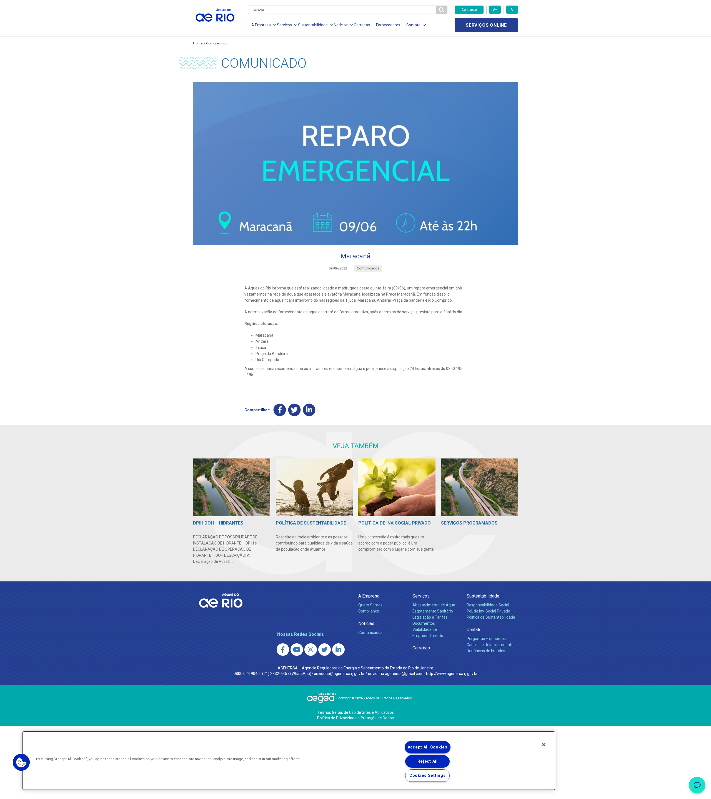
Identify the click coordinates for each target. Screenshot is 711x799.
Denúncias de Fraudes (486, 651)
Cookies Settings (427, 775)
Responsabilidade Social (488, 605)
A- (512, 10)
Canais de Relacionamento (490, 644)
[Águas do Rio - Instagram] (310, 649)
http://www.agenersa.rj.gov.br (452, 673)
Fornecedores (388, 25)
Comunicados (216, 43)
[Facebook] (280, 410)
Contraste (469, 10)
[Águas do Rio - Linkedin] (338, 649)
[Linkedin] (309, 410)
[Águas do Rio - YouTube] (297, 649)
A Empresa (368, 596)
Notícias (366, 623)
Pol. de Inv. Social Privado (488, 611)
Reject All (427, 761)
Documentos (423, 623)
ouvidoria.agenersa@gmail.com (396, 673)
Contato (474, 629)
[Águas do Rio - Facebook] (283, 649)
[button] (21, 762)
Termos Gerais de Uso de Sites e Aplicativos (355, 712)
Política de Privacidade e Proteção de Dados (355, 718)
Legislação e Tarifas (429, 617)
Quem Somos (370, 605)
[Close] (544, 744)
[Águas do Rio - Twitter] (324, 649)
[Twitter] (294, 410)
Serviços (421, 596)
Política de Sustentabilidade (491, 617)
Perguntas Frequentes (486, 638)
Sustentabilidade (483, 596)
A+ (495, 10)
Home (197, 43)
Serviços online (486, 25)
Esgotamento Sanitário (432, 611)
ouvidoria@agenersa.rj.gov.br (339, 673)
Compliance (368, 611)
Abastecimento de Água (433, 605)
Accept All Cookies (427, 747)
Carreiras (362, 25)
